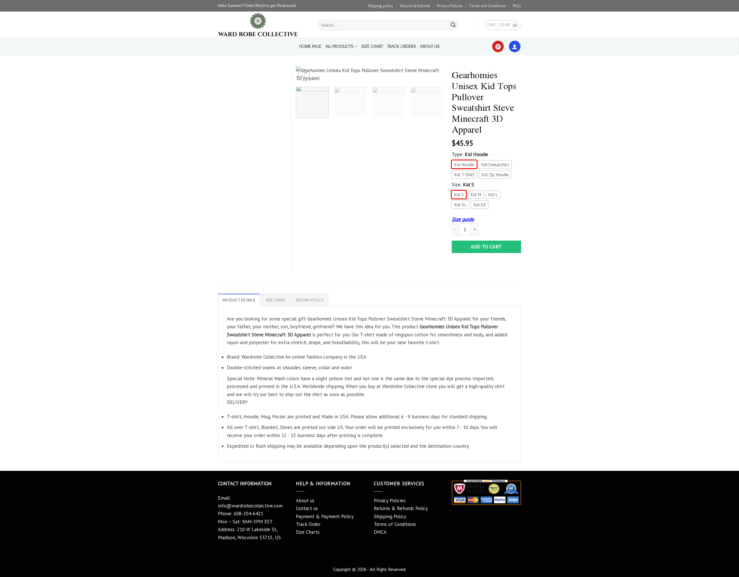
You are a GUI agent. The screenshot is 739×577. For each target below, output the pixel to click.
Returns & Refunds (415, 5)
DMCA (380, 532)
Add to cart (486, 246)
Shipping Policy (390, 516)
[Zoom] (304, 75)
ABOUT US (430, 46)
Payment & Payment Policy (325, 516)
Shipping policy (380, 5)
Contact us (307, 508)
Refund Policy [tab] (310, 300)
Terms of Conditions (395, 524)
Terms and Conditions (487, 5)
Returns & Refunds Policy (401, 508)
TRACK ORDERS (401, 46)
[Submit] (453, 25)
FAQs (517, 5)
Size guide (463, 219)
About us (305, 500)
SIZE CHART (372, 46)
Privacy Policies (449, 5)
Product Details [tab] (239, 300)
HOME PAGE (310, 46)
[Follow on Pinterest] (498, 46)
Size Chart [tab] (276, 300)
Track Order (308, 524)
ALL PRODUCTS (339, 46)
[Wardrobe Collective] (263, 25)
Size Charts (308, 532)
